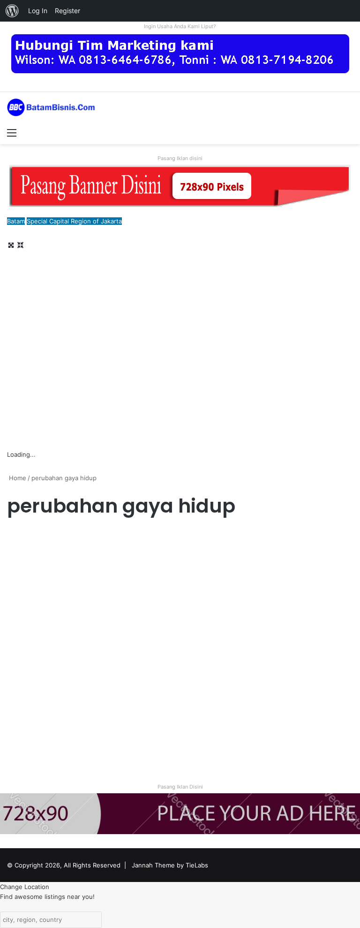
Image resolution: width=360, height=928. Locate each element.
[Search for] (348, 132)
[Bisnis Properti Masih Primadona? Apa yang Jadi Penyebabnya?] (62, 657)
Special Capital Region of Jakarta (74, 221)
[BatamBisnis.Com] (51, 107)
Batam (16, 221)
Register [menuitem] (67, 11)
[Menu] (11, 132)
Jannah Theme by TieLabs (170, 865)
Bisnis (19, 538)
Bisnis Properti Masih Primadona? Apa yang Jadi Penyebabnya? (61, 588)
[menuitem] (12, 11)
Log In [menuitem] (37, 11)
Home (16, 478)
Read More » (32, 740)
